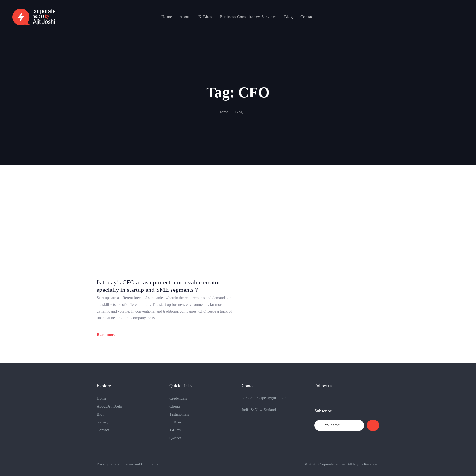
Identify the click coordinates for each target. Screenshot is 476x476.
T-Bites (175, 430)
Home (101, 398)
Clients (174, 406)
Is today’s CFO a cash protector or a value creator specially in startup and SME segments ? (158, 286)
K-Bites (175, 422)
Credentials (178, 398)
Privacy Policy (108, 464)
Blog (100, 414)
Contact (103, 430)
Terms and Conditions (141, 464)
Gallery (102, 422)
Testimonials (179, 414)
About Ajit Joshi (109, 406)
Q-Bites (175, 438)
